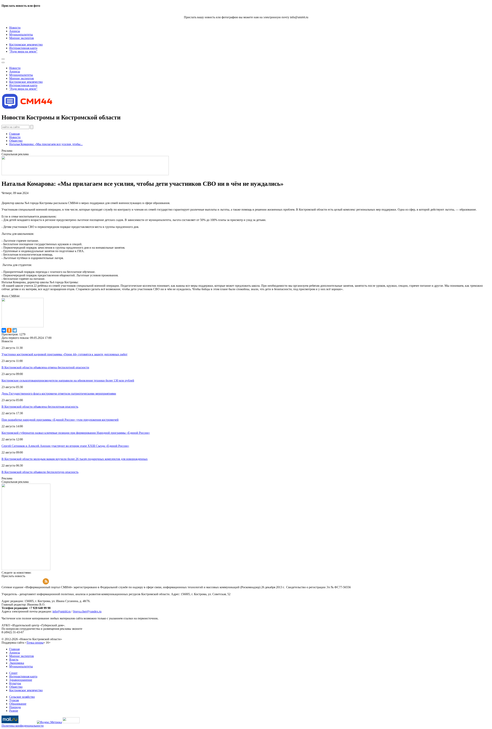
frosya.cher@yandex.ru (87, 611)
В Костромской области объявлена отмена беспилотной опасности (45, 367)
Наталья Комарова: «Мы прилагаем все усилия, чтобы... (46, 144)
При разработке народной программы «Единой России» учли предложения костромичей (60, 419)
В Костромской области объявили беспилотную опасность (40, 472)
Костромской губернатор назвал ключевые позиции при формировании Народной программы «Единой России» (76, 432)
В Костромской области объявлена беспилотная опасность (40, 406)
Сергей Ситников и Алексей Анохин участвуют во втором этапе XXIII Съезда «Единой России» (65, 445)
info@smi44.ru (61, 611)
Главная (14, 133)
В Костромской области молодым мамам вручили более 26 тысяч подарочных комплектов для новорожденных (75, 459)
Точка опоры (35, 642)
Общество (15, 140)
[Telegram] (14, 330)
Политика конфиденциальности (23, 725)
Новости (15, 137)
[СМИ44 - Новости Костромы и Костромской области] (27, 108)
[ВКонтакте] (4, 330)
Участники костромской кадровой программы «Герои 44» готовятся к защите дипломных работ (64, 354)
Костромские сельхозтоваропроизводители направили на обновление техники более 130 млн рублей (68, 380)
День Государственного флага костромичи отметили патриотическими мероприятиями (59, 393)
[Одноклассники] (9, 330)
